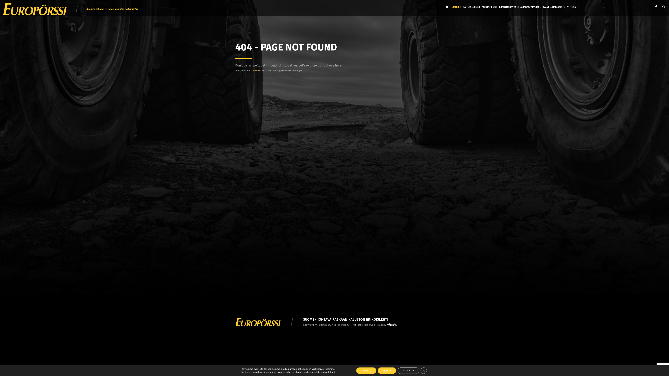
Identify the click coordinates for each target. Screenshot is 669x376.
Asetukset (408, 370)
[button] (580, 4)
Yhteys (571, 7)
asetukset (329, 372)
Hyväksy (366, 370)
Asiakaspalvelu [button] (530, 7)
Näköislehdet (471, 7)
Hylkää (387, 370)
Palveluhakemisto (554, 7)
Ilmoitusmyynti (509, 7)
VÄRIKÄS (392, 324)
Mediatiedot (489, 7)
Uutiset (456, 7)
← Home (254, 70)
